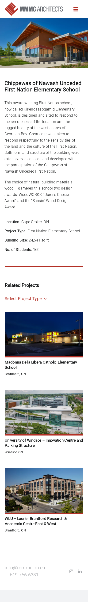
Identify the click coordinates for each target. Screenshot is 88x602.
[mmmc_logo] (34, 4)
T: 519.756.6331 (22, 575)
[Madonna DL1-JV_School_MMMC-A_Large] (44, 314)
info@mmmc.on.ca (25, 567)
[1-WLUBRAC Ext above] (44, 470)
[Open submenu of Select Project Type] (44, 299)
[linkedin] (80, 571)
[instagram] (71, 571)
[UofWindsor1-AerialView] (44, 392)
